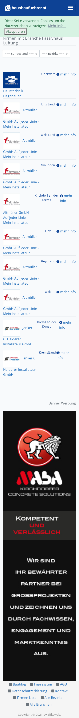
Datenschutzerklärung (29, 691)
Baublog (19, 684)
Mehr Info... (57, 25)
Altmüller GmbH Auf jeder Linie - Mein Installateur (16, 217)
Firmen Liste (26, 697)
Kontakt (61, 691)
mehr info (68, 74)
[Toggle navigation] (70, 8)
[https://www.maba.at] (39, 546)
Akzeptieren (15, 31)
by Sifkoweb (51, 715)
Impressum (43, 684)
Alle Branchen (41, 704)
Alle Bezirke (53, 697)
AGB (63, 684)
